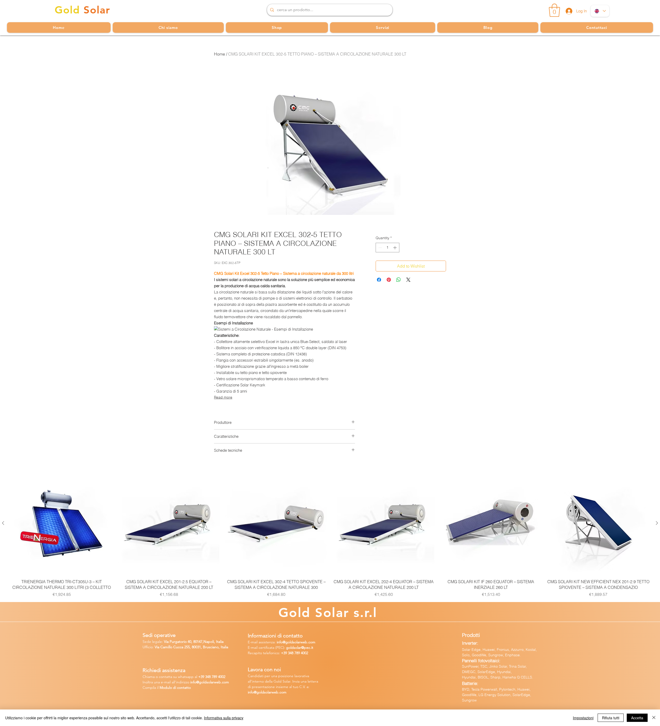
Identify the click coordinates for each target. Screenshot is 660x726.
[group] (330, 535)
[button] (554, 10)
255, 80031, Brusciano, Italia (205, 647)
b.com (224, 682)
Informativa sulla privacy (223, 717)
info (280, 642)
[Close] (654, 718)
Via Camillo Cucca (169, 647)
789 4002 (301, 653)
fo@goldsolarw (205, 682)
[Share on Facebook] (379, 280)
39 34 (205, 676)
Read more (223, 397)
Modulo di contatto (175, 687)
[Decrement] (379, 247)
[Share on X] (408, 280)
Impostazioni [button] (583, 717)
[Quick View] (62, 523)
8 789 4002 (217, 676)
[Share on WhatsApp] (398, 280)
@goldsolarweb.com (299, 642)
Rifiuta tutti (610, 717)
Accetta (637, 717)
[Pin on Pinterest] (389, 280)
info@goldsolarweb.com (267, 692)
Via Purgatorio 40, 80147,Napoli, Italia (194, 641)
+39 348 (287, 653)
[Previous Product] (3, 523)
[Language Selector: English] (600, 11)
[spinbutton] (387, 247)
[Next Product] (657, 523)
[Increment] (395, 247)
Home (219, 54)
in (191, 682)
